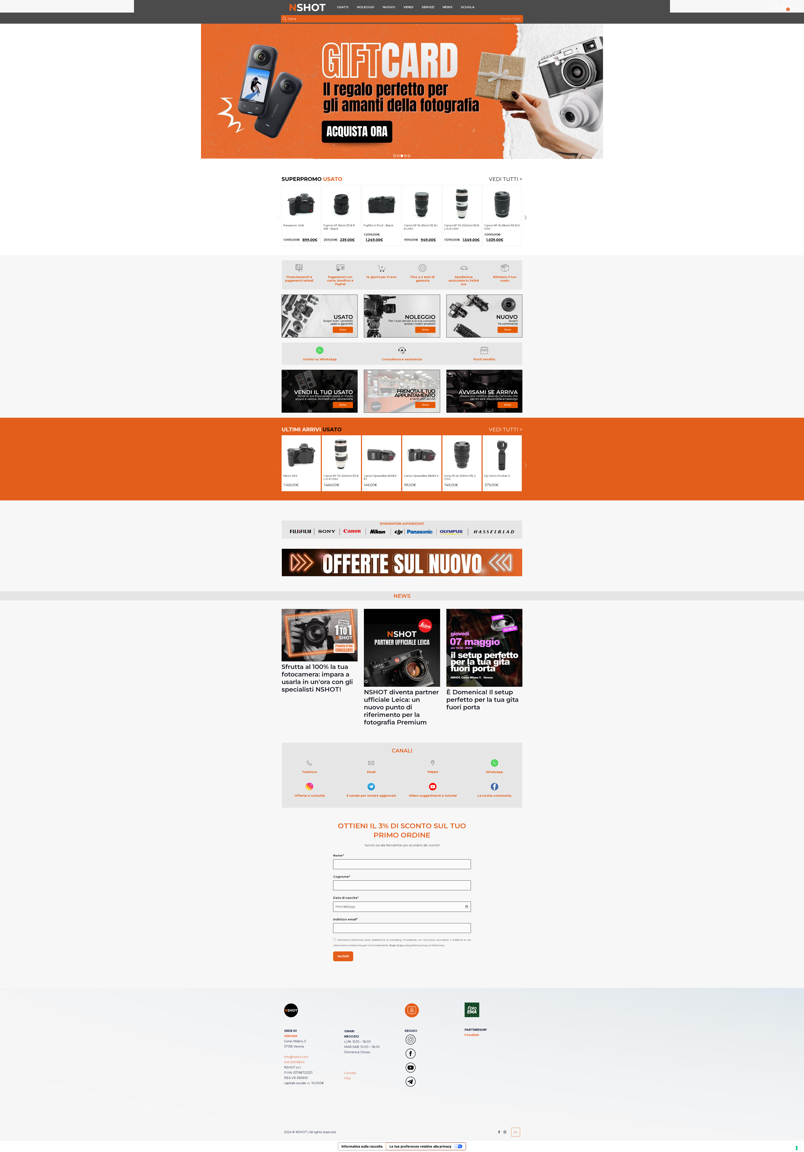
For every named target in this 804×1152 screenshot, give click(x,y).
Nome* (338, 855)
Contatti (350, 1073)
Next (524, 217)
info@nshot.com (296, 1057)
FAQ (347, 1078)
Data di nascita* (345, 898)
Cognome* (341, 877)
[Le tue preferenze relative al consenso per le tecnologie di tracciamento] (797, 1148)
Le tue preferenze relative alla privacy (420, 1146)
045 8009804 (294, 1062)
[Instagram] (505, 1132)
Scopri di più (396, 945)
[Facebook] (499, 1132)
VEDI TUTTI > (505, 179)
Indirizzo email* (345, 919)
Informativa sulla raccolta (362, 1146)
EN (795, 8)
